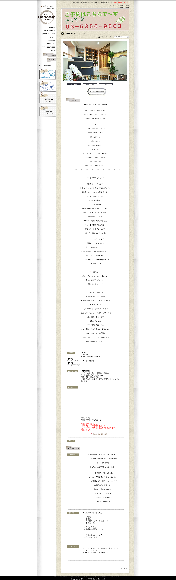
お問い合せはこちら (48, 6)
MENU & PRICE (63, 576)
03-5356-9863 (105, 501)
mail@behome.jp (75, 365)
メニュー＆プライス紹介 (90, 84)
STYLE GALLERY (75, 576)
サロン (116, 5)
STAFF (85, 576)
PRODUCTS (103, 576)
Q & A (124, 576)
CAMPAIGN (93, 576)
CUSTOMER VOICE (114, 576)
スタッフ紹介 (106, 84)
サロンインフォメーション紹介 (74, 84)
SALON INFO (53, 576)
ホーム (111, 5)
